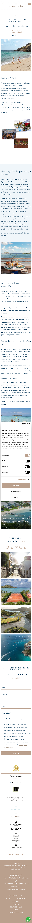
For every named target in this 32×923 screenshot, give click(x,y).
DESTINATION (16, 901)
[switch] (27, 461)
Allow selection (16, 491)
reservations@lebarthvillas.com (16, 889)
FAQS (16, 910)
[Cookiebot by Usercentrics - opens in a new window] (22, 424)
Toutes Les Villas (16, 907)
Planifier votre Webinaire (16, 854)
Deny (16, 497)
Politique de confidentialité (16, 898)
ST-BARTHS (16, 904)
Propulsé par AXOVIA (16, 913)
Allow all (16, 485)
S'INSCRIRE (16, 753)
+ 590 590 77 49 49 (20, 884)
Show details (22, 479)
